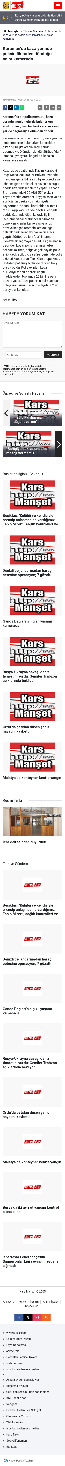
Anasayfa (13, 31)
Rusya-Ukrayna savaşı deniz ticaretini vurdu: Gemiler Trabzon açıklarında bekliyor (38, 18)
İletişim (34, 1301)
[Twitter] (10, 107)
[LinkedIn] (16, 107)
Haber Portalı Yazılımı (21, 1460)
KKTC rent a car (16, 1398)
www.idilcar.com (16, 1332)
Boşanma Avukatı (17, 1386)
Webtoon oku (14, 1422)
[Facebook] (5, 107)
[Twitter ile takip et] (27, 1317)
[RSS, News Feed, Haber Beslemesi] (46, 1317)
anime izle (12, 1351)
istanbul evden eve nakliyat (23, 1369)
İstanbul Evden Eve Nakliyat (23, 1410)
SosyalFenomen (16, 1440)
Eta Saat (11, 1446)
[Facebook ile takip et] (18, 1317)
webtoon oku (14, 1363)
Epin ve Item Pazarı (18, 1339)
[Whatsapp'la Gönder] (22, 107)
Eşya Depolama (16, 1345)
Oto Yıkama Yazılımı (18, 1416)
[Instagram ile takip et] (37, 1317)
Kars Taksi (13, 1434)
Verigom (11, 1404)
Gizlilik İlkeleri (50, 1301)
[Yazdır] (40, 107)
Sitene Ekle (31, 1306)
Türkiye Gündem (33, 31)
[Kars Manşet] (13, 5)
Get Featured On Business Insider (27, 1392)
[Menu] (58, 5)
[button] (46, 107)
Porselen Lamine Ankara (21, 1357)
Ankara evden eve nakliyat (22, 1379)
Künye (22, 1301)
